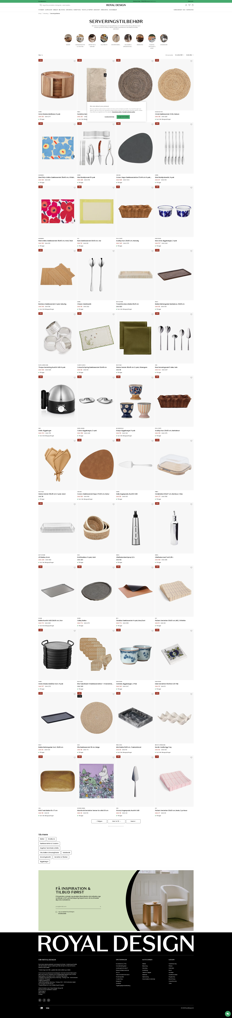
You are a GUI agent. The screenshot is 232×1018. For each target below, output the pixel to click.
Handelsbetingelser (121, 966)
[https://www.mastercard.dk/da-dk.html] (41, 1008)
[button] (191, 1)
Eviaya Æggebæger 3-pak (125, 430)
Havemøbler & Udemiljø (148, 979)
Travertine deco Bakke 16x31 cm (127, 304)
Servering (144, 968)
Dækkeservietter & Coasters (80, 45)
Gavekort (118, 983)
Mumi (170, 970)
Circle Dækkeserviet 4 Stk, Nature (167, 114)
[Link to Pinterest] (39, 1000)
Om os (118, 972)
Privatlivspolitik (120, 976)
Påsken (170, 966)
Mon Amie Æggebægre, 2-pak (166, 241)
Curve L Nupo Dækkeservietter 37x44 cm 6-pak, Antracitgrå (133, 177)
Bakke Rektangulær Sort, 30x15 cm (50, 747)
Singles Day (172, 976)
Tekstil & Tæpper (146, 972)
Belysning (145, 966)
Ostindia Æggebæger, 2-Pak (126, 684)
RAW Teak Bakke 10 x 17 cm (47, 810)
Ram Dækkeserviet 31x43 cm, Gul (89, 241)
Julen (170, 983)
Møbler (144, 963)
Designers (118, 981)
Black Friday (172, 979)
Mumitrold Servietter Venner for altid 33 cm (92, 810)
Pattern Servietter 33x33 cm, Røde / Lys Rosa (171, 810)
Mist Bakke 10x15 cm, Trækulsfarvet (128, 747)
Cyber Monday (173, 981)
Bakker (68, 44)
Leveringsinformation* (122, 968)
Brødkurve (140, 44)
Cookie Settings (109, 116)
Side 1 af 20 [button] (115, 821)
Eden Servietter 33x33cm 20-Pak (166, 684)
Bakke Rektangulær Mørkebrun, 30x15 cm (170, 304)
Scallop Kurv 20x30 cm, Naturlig (127, 241)
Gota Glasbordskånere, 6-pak (49, 114)
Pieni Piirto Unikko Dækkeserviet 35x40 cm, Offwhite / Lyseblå (56, 177)
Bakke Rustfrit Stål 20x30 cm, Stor (50, 620)
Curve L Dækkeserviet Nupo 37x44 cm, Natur (93, 494)
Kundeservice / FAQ (121, 963)
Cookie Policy (119, 979)
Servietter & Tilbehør (92, 45)
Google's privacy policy (128, 112)
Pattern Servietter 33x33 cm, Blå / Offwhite (170, 620)
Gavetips (171, 972)
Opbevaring (145, 976)
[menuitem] (41, 9)
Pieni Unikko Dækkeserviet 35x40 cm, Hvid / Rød (55, 241)
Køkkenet (144, 974)
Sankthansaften (173, 974)
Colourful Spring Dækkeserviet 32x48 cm (92, 367)
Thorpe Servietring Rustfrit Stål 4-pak (51, 367)
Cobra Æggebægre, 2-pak (87, 430)
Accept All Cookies (123, 117)
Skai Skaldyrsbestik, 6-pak (164, 177)
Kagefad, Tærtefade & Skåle (151, 46)
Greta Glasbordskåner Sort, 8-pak (50, 684)
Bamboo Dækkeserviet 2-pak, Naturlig (52, 304)
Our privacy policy (117, 112)
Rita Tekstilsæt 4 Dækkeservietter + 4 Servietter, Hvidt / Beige (94, 684)
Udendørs (171, 968)
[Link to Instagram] (48, 1000)
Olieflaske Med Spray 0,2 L (125, 557)
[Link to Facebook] (44, 1000)
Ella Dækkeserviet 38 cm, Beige (88, 747)
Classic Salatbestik (84, 304)
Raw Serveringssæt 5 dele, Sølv (166, 367)
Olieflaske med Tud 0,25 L (164, 557)
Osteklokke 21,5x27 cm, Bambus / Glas (169, 494)
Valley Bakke (81, 620)
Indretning (145, 970)
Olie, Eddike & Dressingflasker (128, 45)
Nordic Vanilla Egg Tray (163, 747)
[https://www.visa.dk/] (47, 1008)
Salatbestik (104, 44)
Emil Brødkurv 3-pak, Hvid (86, 557)
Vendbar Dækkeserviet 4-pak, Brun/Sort (130, 620)
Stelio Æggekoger (44, 430)
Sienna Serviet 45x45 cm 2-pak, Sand (51, 494)
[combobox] (191, 1)
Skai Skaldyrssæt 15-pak (86, 177)
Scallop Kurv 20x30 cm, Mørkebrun (167, 430)
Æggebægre (163, 44)
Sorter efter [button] (189, 55)
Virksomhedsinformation (122, 974)
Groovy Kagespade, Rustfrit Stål (127, 810)
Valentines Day (173, 963)
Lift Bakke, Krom (44, 557)
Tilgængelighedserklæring (123, 985)
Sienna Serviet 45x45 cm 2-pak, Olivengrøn (131, 367)
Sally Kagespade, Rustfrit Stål (126, 494)
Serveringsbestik (116, 44)
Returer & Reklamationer (122, 970)
